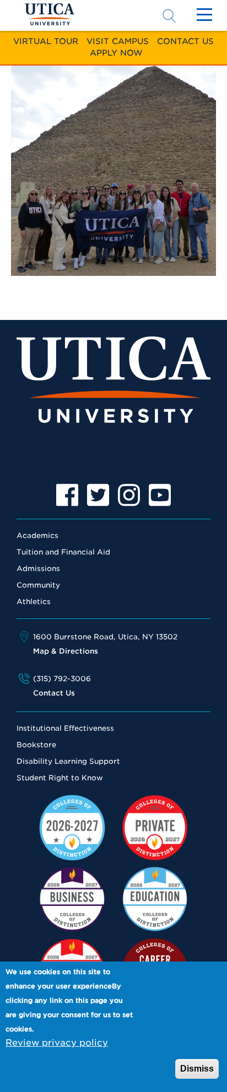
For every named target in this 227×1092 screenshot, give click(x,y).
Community (38, 585)
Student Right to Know (60, 778)
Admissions (38, 568)
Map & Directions (65, 651)
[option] (67, 495)
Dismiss (197, 1068)
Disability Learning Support (68, 761)
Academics (37, 535)
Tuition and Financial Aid (63, 552)
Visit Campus (118, 41)
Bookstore (36, 745)
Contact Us (185, 41)
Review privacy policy (57, 1042)
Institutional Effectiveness (65, 728)
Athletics (34, 601)
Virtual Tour (45, 41)
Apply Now (116, 52)
